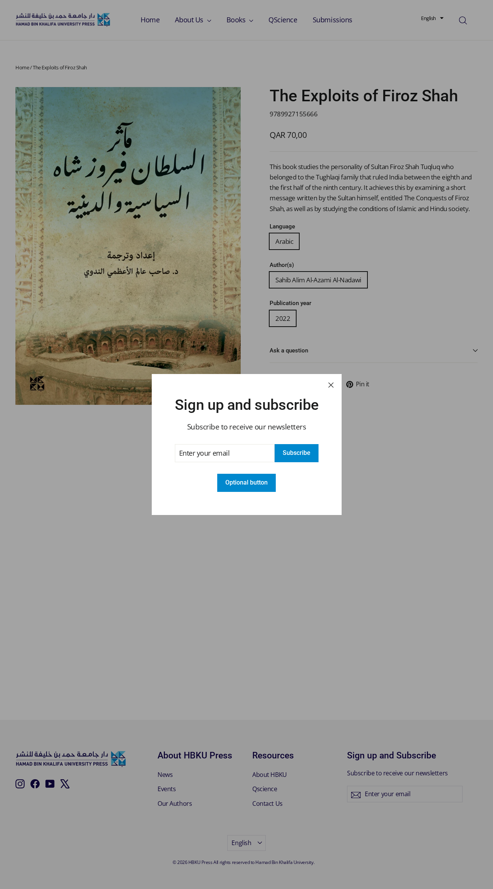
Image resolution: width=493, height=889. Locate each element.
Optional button (246, 482)
